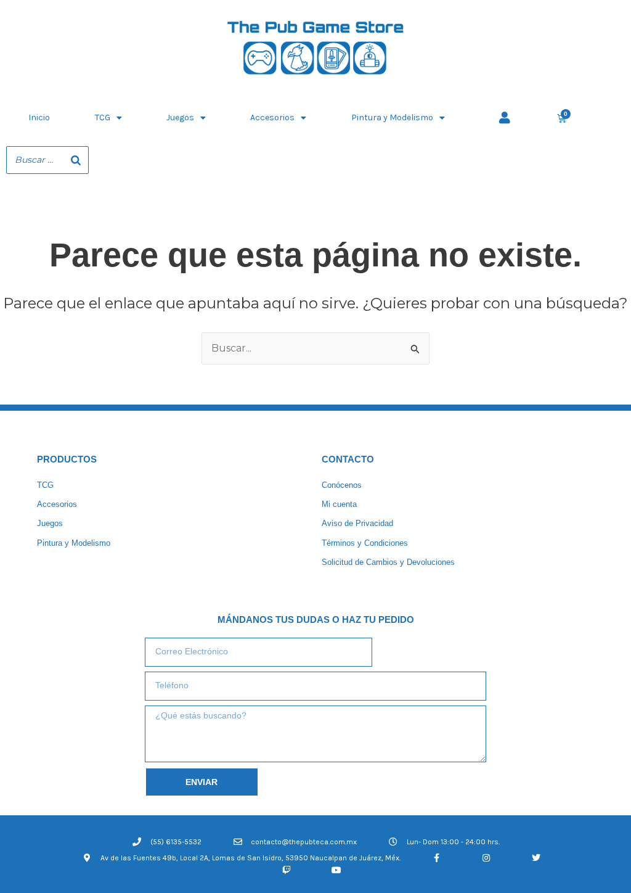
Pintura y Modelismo (392, 117)
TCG (102, 117)
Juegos (180, 117)
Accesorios (272, 117)
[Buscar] (75, 160)
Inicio (39, 117)
